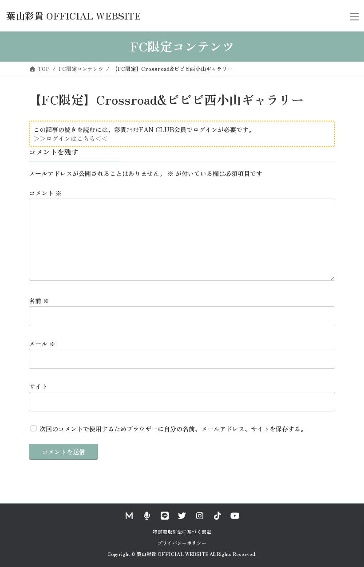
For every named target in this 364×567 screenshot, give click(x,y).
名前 (39, 300)
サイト (38, 386)
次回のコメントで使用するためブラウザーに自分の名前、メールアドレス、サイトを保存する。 (173, 428)
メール (42, 343)
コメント (45, 192)
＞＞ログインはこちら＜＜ (70, 138)
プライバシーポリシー (182, 542)
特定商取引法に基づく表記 (182, 531)
